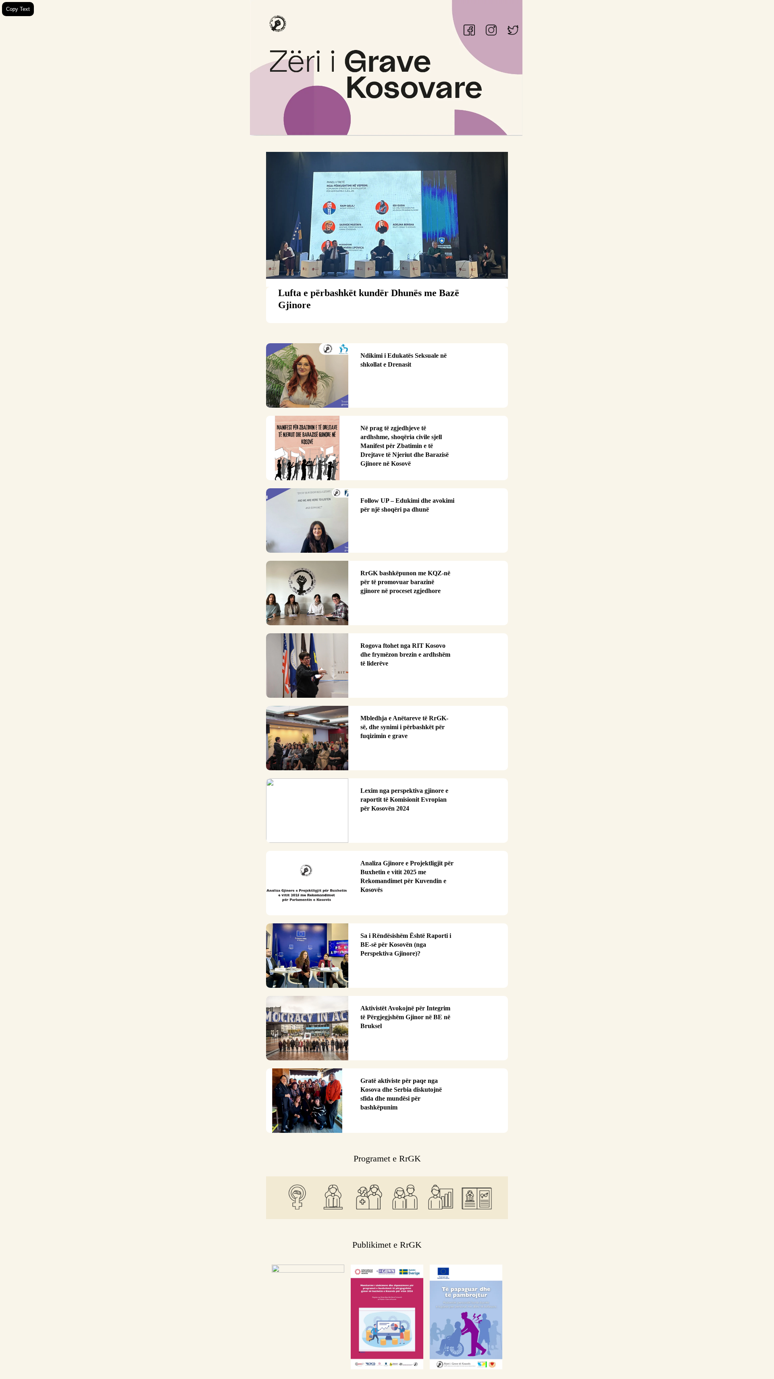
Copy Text (18, 9)
